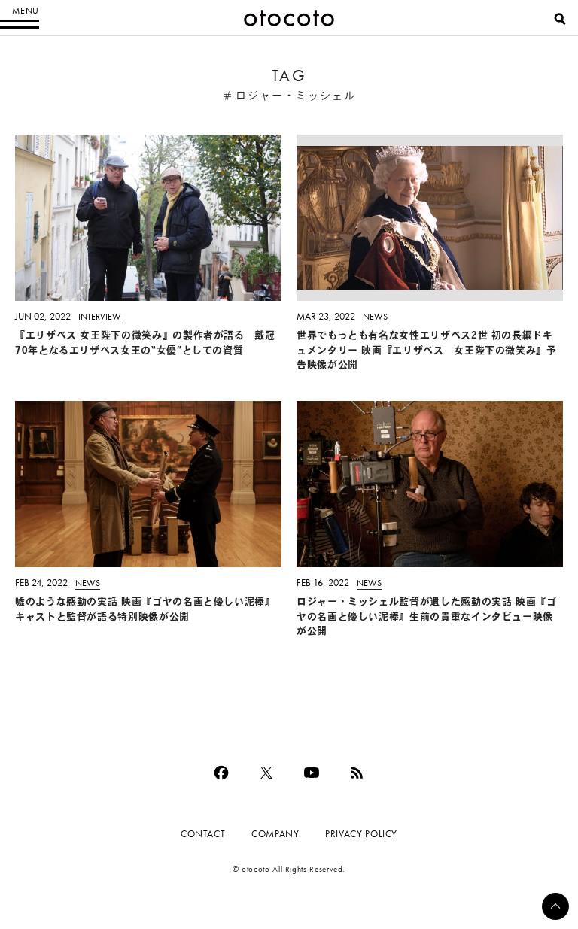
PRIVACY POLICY (361, 833)
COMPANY (275, 833)
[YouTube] (312, 772)
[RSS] (357, 772)
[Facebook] (221, 772)
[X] (266, 772)
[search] (560, 19)
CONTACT (203, 833)
